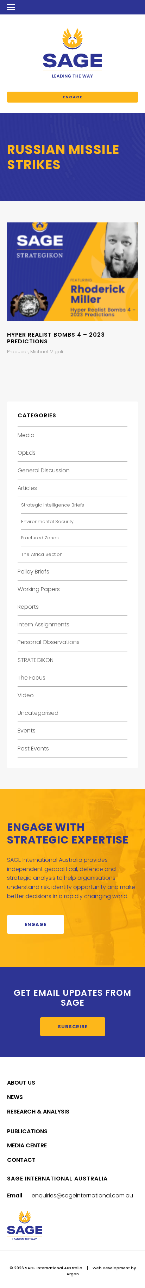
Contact (21, 1160)
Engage (72, 97)
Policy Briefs (33, 572)
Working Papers (39, 589)
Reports (28, 607)
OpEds (27, 453)
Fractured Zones (40, 537)
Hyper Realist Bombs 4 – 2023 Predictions (56, 338)
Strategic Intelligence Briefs (52, 505)
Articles (27, 488)
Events (27, 730)
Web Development (111, 1268)
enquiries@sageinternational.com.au (82, 1195)
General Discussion (44, 470)
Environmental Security (47, 521)
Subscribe (73, 1026)
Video (26, 695)
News (15, 1097)
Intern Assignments (43, 624)
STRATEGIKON (35, 660)
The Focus (31, 678)
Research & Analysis (38, 1112)
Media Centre (27, 1145)
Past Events (33, 748)
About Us (21, 1083)
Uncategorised (38, 713)
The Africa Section (42, 554)
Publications (27, 1131)
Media (26, 435)
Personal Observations (49, 642)
